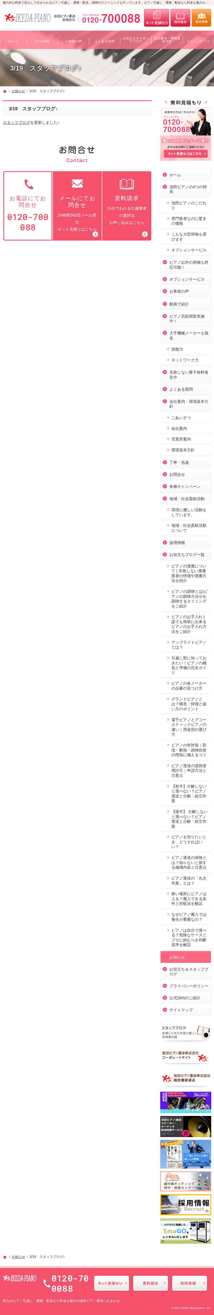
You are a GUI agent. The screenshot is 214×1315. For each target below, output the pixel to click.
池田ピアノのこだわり (188, 205)
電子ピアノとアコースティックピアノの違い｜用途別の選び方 (188, 727)
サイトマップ (181, 1010)
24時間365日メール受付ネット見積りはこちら (77, 213)
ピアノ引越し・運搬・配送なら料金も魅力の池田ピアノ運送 (58, 1301)
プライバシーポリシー (188, 986)
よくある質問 (181, 389)
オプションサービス (188, 250)
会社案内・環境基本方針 (188, 404)
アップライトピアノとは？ (188, 645)
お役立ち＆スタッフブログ (188, 971)
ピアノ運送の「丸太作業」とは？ (188, 880)
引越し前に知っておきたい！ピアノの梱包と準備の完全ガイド (188, 665)
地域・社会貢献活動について (188, 528)
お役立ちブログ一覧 (187, 554)
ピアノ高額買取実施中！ (187, 319)
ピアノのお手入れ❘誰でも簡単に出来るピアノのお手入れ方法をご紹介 (188, 624)
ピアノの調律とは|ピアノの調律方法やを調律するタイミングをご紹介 (189, 598)
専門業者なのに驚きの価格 (188, 221)
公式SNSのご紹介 (185, 998)
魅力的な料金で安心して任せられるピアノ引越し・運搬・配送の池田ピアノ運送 (58, 2)
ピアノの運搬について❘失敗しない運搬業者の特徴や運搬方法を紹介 (188, 573)
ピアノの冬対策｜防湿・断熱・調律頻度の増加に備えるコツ (188, 750)
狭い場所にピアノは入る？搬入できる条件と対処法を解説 (188, 899)
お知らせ (177, 957)
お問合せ (177, 474)
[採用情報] (201, 18)
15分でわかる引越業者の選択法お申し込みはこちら (127, 210)
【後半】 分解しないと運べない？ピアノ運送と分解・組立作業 (189, 819)
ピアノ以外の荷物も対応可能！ (188, 265)
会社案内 (179, 428)
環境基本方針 (183, 450)
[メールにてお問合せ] (156, 18)
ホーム (175, 175)
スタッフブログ (16, 122)
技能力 (177, 349)
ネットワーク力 (185, 360)
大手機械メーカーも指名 (188, 335)
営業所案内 (181, 439)
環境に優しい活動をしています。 (188, 512)
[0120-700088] (98, 18)
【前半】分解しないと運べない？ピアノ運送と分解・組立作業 (188, 793)
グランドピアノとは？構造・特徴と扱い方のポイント (188, 704)
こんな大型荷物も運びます (188, 236)
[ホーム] (5, 91)
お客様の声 (179, 291)
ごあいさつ (181, 417)
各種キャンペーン (185, 486)
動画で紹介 (179, 304)
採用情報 (177, 542)
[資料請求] (180, 18)
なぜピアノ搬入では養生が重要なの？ (188, 917)
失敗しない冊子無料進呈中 (188, 374)
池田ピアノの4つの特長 (188, 189)
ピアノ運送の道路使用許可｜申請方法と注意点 (188, 770)
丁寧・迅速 (179, 462)
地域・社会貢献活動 (187, 498)
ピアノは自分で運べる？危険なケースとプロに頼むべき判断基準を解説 (188, 937)
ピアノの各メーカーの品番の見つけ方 (188, 685)
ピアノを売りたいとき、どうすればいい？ (188, 842)
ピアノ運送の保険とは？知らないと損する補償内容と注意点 (188, 862)
